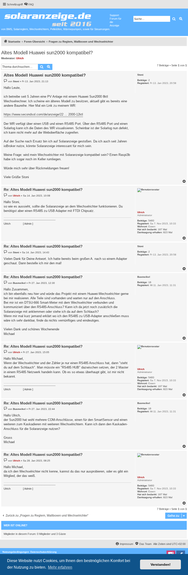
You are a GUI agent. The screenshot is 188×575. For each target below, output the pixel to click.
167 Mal (162, 229)
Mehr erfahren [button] (60, 567)
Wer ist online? (15, 525)
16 (149, 282)
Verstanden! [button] (161, 564)
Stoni (140, 74)
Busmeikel (143, 277)
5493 (151, 220)
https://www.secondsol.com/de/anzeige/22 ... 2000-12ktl (43, 114)
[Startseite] (55, 18)
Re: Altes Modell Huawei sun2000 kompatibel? (43, 189)
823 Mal (167, 232)
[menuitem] (29, 4)
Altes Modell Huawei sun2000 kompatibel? (47, 52)
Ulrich (20, 58)
